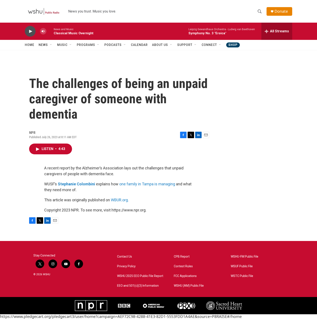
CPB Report (182, 256)
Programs (86, 45)
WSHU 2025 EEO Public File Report (140, 276)
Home (29, 45)
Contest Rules (183, 266)
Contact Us (124, 256)
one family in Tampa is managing (147, 184)
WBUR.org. (120, 200)
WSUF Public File (242, 266)
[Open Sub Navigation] (51, 45)
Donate (281, 11)
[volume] (43, 31)
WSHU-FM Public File (244, 256)
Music (62, 45)
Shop (233, 45)
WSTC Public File (242, 276)
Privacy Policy (126, 266)
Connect (209, 45)
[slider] (50, 31)
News (43, 45)
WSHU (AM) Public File (189, 285)
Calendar (139, 45)
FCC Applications (185, 276)
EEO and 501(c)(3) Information (138, 285)
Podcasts (113, 45)
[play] (30, 31)
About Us (160, 45)
